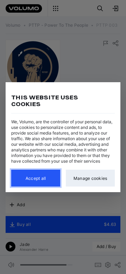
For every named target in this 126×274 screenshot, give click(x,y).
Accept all (36, 178)
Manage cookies (90, 178)
